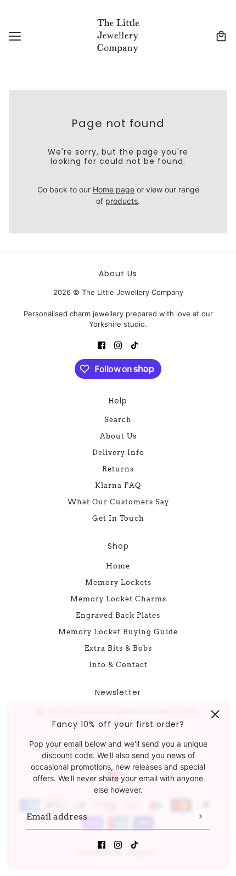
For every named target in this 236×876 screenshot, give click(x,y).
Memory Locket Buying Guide (118, 632)
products (121, 201)
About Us (118, 436)
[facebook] (101, 844)
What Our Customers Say (118, 502)
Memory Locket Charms (118, 599)
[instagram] (118, 844)
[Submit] (200, 816)
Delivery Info (118, 452)
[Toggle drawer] (15, 36)
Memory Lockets (118, 582)
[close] (215, 714)
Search (118, 420)
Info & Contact (118, 665)
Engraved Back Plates (118, 615)
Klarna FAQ (118, 485)
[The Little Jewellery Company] (118, 36)
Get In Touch (118, 518)
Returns (118, 469)
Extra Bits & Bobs (118, 648)
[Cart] (221, 36)
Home (118, 566)
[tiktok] (134, 844)
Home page (113, 189)
